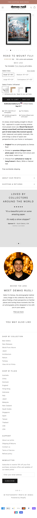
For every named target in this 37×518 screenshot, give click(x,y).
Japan (4, 351)
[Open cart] (34, 7)
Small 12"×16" (8, 75)
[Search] (31, 7)
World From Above (9, 347)
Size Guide (31, 71)
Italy (3, 395)
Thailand (5, 422)
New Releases (7, 344)
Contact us (6, 447)
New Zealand (7, 406)
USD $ (17, 490)
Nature (4, 358)
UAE (3, 426)
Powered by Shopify (18, 498)
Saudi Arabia (6, 409)
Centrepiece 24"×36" (24, 79)
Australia (5, 375)
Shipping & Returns (12, 184)
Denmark (5, 382)
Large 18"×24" (8, 79)
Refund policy (7, 454)
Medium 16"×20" (23, 75)
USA (3, 429)
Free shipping (20, 66)
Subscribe (10, 481)
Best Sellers (6, 341)
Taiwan (4, 419)
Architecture (6, 354)
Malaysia (5, 402)
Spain (4, 416)
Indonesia (5, 392)
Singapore (6, 412)
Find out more (18, 312)
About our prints (11, 178)
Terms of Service (8, 450)
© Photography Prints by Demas (18, 495)
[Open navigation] (3, 7)
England (5, 385)
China (4, 379)
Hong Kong (6, 389)
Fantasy (5, 361)
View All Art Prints (8, 364)
